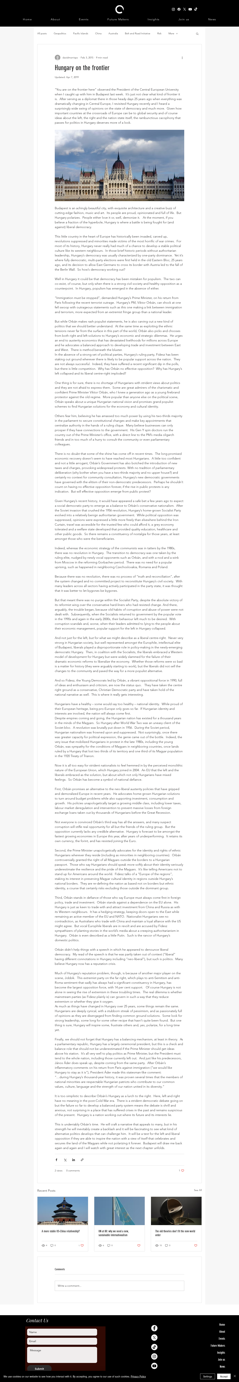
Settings (207, 1376)
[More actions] (182, 57)
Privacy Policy (138, 1376)
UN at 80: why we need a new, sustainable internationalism (114, 1233)
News (222, 1367)
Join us (221, 1360)
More (171, 33)
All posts (42, 33)
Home (222, 1325)
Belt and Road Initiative (137, 33)
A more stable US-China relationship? (61, 1231)
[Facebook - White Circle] (154, 1328)
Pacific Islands (80, 33)
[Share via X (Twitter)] (65, 1159)
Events (222, 1339)
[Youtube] (154, 1366)
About (222, 1332)
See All (198, 1190)
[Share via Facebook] (56, 1159)
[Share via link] (82, 1159)
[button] (197, 33)
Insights (221, 1353)
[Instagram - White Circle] (154, 1356)
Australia (113, 33)
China (98, 33)
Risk (159, 33)
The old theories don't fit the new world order (175, 1233)
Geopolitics (60, 33)
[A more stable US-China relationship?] (62, 1211)
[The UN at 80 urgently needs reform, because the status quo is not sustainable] (119, 1211)
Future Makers (218, 1346)
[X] (154, 1337)
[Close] (235, 1376)
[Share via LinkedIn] (73, 1159)
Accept (224, 1376)
